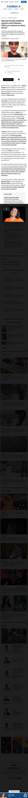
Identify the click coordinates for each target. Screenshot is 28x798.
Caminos (11, 2)
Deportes (6, 2)
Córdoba (16, 9)
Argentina (10, 9)
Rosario (22, 9)
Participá (24, 2)
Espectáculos (4, 17)
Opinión (16, 2)
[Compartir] (19, 79)
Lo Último (5, 9)
